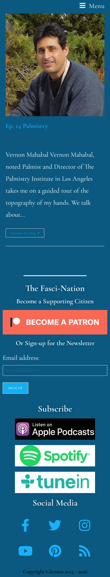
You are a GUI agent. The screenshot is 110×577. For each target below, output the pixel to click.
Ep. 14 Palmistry (27, 126)
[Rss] (84, 551)
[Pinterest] (55, 551)
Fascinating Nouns (77, 138)
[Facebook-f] (25, 525)
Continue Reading (27, 231)
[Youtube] (25, 551)
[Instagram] (84, 525)
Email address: (21, 358)
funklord (18, 138)
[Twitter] (55, 525)
